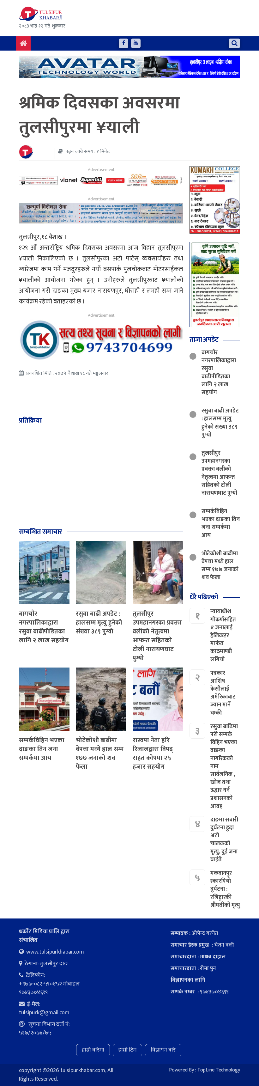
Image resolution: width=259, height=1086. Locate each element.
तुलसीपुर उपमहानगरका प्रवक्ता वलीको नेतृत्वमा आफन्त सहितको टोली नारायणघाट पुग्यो (157, 635)
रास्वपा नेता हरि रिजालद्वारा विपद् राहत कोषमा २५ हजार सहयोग (153, 753)
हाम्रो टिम (127, 1050)
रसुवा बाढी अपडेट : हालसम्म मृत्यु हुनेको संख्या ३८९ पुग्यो (99, 622)
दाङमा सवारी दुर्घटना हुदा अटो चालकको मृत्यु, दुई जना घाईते (224, 839)
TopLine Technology (218, 1070)
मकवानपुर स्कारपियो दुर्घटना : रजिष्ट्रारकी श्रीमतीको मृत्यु (225, 889)
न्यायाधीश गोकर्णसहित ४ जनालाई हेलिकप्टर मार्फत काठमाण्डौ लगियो (223, 635)
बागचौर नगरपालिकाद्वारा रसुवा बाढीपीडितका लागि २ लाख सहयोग (44, 627)
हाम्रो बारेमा (93, 1050)
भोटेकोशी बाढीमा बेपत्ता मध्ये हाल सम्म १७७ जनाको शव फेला (99, 753)
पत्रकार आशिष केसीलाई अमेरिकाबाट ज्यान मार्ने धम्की (223, 693)
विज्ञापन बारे (163, 1050)
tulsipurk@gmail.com (44, 1012)
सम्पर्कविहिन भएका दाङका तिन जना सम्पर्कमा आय (41, 749)
